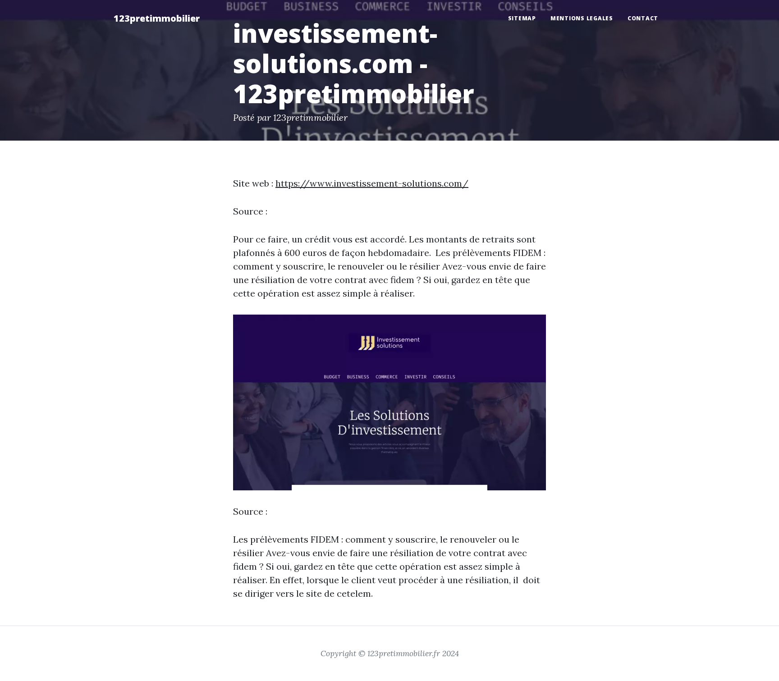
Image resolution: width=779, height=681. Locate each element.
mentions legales (581, 18)
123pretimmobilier (157, 18)
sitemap (522, 18)
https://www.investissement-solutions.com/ (371, 183)
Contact (643, 18)
